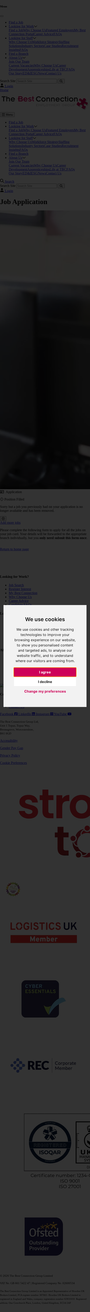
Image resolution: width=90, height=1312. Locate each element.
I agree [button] (45, 672)
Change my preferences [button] (45, 691)
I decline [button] (45, 682)
